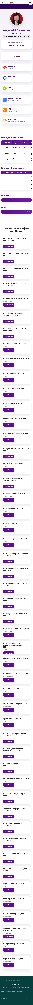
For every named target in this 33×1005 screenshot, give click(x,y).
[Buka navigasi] (30, 3)
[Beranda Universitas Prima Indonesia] (10, 3)
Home (2, 991)
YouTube (9, 1002)
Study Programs (10, 991)
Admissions (20, 991)
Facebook (19, 1002)
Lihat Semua (27, 211)
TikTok (14, 1002)
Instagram (3, 1002)
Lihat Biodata (8, 246)
